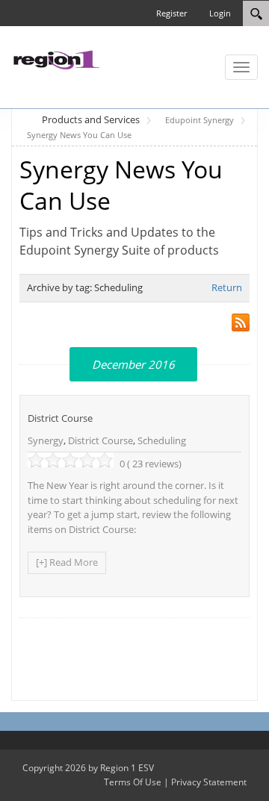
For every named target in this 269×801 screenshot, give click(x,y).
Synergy (46, 440)
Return (226, 287)
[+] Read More (67, 562)
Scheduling (161, 440)
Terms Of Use (132, 782)
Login (220, 13)
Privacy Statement (209, 782)
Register (171, 13)
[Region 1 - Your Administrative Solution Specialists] (56, 58)
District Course (60, 418)
